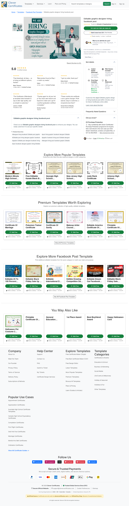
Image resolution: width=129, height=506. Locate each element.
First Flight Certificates (15, 427)
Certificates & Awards (101, 358)
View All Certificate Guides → (18, 450)
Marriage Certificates (15, 436)
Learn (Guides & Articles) (74, 390)
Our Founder (12, 363)
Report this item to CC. (74, 63)
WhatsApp (101, 138)
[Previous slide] (28, 37)
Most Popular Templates (74, 372)
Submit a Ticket (42, 368)
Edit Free (14, 183)
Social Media (98, 371)
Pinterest (81, 462)
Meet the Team (13, 359)
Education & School (101, 362)
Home (13, 12)
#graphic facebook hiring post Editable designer (56, 137)
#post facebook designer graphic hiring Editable (26, 144)
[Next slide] (76, 37)
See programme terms (107, 133)
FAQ (38, 363)
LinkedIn (93, 462)
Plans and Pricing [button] (60, 4)
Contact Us (41, 359)
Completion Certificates (16, 422)
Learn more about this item (94, 105)
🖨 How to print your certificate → (95, 90)
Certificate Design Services (46, 377)
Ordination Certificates (15, 445)
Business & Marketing (101, 367)
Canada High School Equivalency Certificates (19, 417)
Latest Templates (71, 368)
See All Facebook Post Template (64, 297)
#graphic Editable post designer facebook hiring (26, 140)
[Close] (124, 499)
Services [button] (40, 4)
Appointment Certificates (16, 400)
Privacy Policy (13, 368)
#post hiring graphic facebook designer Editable (56, 134)
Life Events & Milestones (102, 376)
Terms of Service (14, 372)
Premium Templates (72, 377)
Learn (50, 4)
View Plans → (89, 57)
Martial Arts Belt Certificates (17, 440)
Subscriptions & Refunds (16, 381)
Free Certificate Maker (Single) (76, 354)
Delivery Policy (13, 377)
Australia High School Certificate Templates (19, 410)
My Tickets (40, 372)
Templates (20, 12)
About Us (11, 354)
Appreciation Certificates (16, 405)
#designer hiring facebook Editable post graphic (26, 134)
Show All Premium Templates (64, 243)
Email (94, 138)
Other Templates (100, 389)
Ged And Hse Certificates (16, 431)
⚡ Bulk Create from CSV (100, 32)
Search (107, 4)
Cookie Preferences (83, 488)
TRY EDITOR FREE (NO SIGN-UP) (101, 28)
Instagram (50, 462)
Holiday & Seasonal (100, 380)
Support (39, 354)
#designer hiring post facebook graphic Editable (56, 140)
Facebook (37, 462)
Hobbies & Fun (99, 385)
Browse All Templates (73, 381)
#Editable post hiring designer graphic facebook (26, 137)
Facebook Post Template (34, 12)
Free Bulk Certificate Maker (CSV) (77, 359)
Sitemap (95, 488)
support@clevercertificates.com (63, 488)
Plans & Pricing (71, 386)
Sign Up (121, 4)
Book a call (109, 138)
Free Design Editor (72, 363)
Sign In (114, 4)
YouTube (69, 462)
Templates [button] (28, 4)
